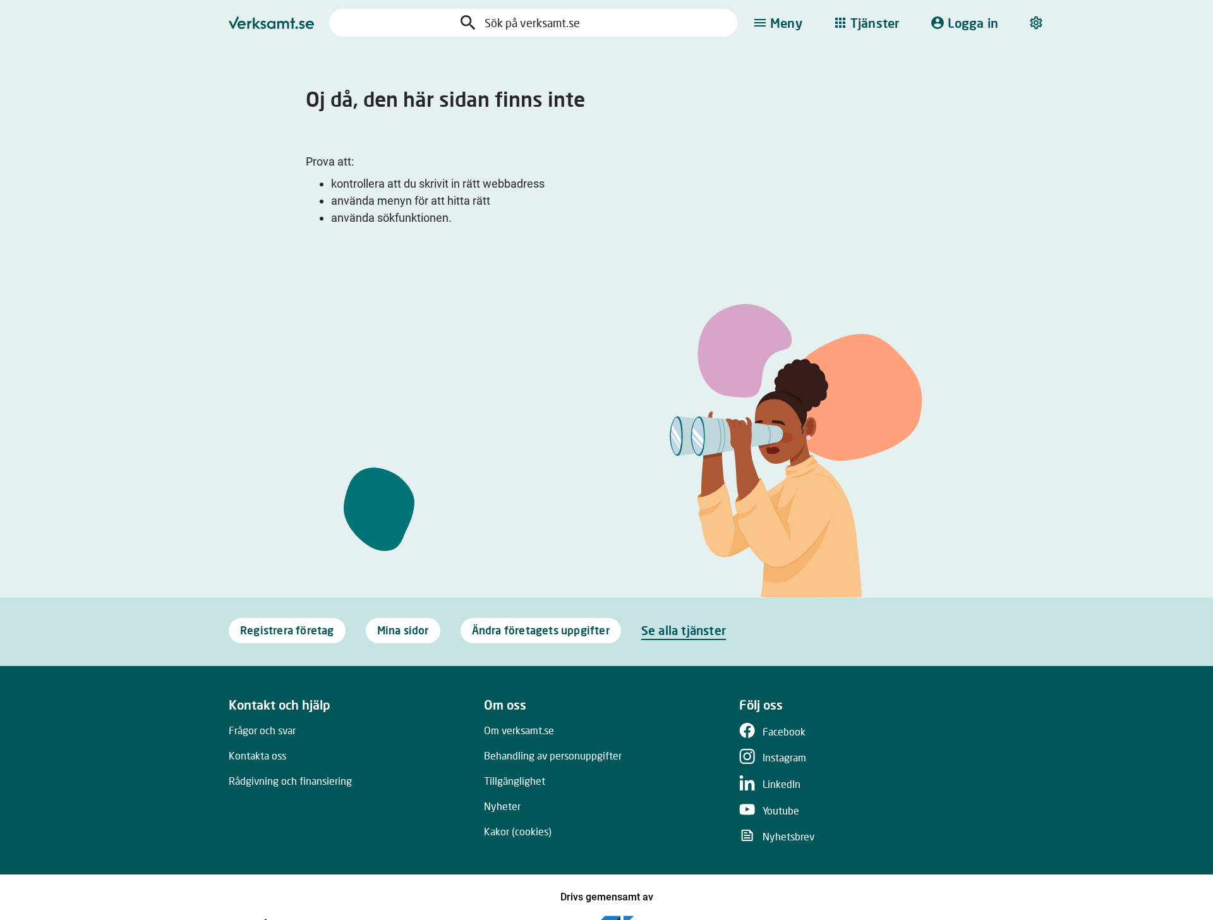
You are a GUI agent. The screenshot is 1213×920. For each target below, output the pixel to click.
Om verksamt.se (519, 730)
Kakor (518, 831)
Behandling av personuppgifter (553, 755)
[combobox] (545, 23)
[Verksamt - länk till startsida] (271, 22)
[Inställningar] (1037, 22)
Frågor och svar (262, 730)
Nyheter (502, 806)
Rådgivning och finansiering (290, 781)
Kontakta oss (257, 755)
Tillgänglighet (514, 781)
